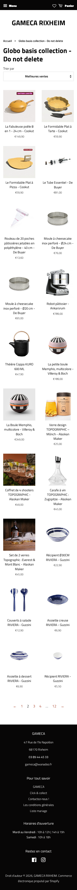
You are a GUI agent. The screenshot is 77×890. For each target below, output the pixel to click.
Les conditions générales (38, 805)
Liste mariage (38, 811)
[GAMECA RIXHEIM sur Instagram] (43, 860)
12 (54, 706)
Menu (12, 5)
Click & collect (38, 793)
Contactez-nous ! (38, 799)
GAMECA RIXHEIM (38, 23)
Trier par (8, 68)
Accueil (7, 41)
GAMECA (38, 786)
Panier (69, 5)
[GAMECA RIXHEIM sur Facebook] (34, 860)
